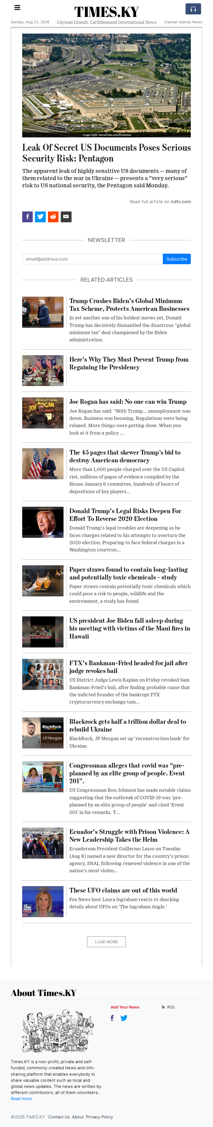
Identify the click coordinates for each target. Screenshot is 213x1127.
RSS (170, 1007)
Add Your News (125, 1007)
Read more (21, 1098)
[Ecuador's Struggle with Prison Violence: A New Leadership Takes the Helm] (43, 842)
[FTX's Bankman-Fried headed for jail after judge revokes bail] (43, 674)
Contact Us (59, 1117)
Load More (106, 941)
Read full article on (160, 201)
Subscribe (176, 259)
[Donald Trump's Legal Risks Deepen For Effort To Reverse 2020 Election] (43, 522)
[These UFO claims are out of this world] (43, 901)
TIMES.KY (106, 11)
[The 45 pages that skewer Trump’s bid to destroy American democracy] (43, 463)
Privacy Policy (99, 1117)
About (78, 1117)
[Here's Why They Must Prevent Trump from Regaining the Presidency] (43, 370)
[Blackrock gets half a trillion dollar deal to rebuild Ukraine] (43, 732)
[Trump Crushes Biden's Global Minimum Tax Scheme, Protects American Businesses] (43, 311)
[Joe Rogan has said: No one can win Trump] (43, 412)
